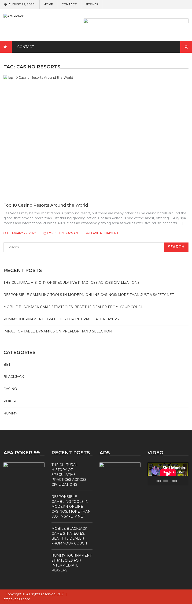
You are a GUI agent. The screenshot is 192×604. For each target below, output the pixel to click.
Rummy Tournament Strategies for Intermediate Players (61, 319)
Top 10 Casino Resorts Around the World (46, 205)
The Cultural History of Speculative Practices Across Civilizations (72, 282)
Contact (69, 4)
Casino (10, 389)
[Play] (153, 480)
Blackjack (14, 377)
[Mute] (180, 480)
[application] (168, 473)
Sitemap (92, 4)
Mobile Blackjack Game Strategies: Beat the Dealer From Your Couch (74, 307)
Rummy (10, 413)
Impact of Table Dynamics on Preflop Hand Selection (58, 331)
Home (48, 4)
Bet (7, 364)
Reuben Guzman (65, 233)
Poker (10, 401)
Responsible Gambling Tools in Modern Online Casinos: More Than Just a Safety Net (89, 295)
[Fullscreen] (185, 480)
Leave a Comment (103, 233)
